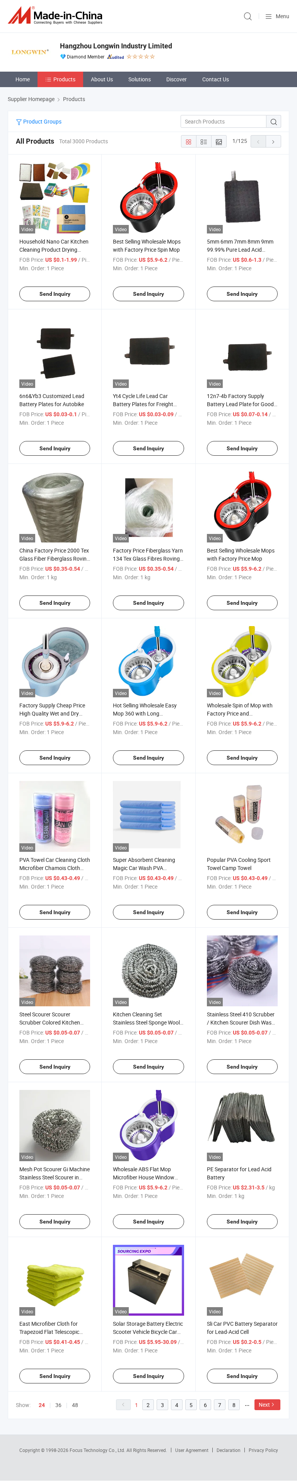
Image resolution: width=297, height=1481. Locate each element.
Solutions (139, 79)
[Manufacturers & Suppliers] (56, 15)
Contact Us (215, 79)
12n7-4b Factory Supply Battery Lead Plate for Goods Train (242, 404)
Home (22, 79)
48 (75, 1405)
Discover (176, 79)
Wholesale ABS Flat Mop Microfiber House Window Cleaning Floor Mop (143, 1177)
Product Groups (41, 121)
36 (58, 1405)
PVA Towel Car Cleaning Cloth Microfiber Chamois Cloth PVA (54, 868)
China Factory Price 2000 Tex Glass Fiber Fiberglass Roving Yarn (54, 558)
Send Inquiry (54, 294)
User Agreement (191, 1450)
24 (42, 1405)
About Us (102, 79)
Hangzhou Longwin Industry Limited (116, 46)
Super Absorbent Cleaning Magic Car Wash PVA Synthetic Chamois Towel (144, 868)
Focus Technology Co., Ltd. (98, 1450)
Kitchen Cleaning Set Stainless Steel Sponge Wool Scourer (146, 1022)
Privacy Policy (263, 1450)
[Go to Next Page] (273, 141)
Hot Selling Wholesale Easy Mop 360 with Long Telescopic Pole (145, 713)
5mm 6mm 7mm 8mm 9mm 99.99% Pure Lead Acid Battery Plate (240, 249)
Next (264, 1404)
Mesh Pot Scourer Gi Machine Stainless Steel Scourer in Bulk (54, 1177)
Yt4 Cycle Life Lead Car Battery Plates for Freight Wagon (143, 404)
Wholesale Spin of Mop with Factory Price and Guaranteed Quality (240, 713)
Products (64, 79)
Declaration (229, 1450)
